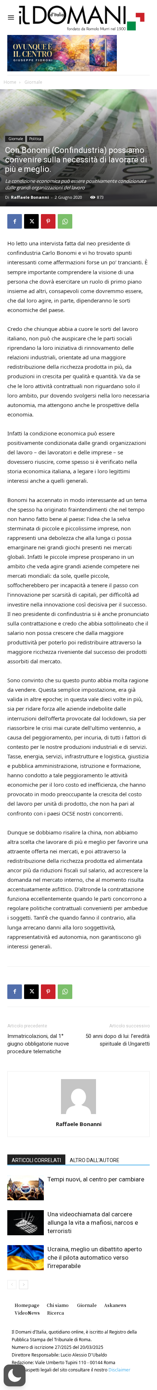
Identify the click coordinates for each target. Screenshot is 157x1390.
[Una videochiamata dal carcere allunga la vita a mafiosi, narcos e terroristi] (25, 1222)
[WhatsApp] (65, 221)
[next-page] (23, 1284)
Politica (35, 138)
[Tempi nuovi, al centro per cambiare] (25, 1187)
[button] (15, 1375)
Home (10, 82)
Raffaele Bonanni (30, 197)
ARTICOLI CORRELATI (36, 1160)
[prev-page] (11, 1284)
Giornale (32, 82)
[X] (31, 221)
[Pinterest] (48, 221)
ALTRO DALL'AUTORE (94, 1160)
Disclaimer (119, 1370)
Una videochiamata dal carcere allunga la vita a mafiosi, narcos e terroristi (92, 1223)
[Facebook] (14, 221)
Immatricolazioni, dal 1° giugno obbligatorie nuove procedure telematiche (38, 1044)
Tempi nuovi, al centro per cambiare (95, 1179)
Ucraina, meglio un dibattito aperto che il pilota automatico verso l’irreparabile (94, 1257)
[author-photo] (78, 1114)
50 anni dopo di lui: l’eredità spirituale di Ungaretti (117, 1040)
